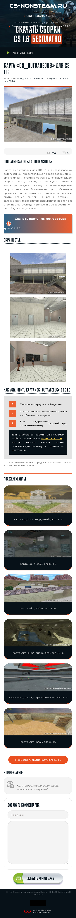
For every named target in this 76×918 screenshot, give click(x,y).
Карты (52, 78)
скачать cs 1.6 (51, 438)
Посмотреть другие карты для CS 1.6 (38, 759)
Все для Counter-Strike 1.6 (31, 78)
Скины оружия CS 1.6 (40, 16)
